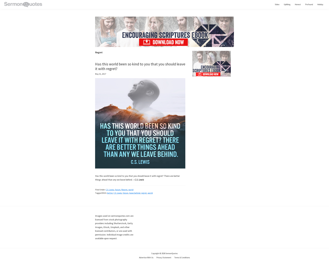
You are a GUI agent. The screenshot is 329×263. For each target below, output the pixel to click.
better (110, 193)
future (117, 189)
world (130, 189)
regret (144, 193)
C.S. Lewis (110, 189)
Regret (124, 189)
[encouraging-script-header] (164, 18)
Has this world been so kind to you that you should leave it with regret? (140, 66)
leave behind (134, 193)
